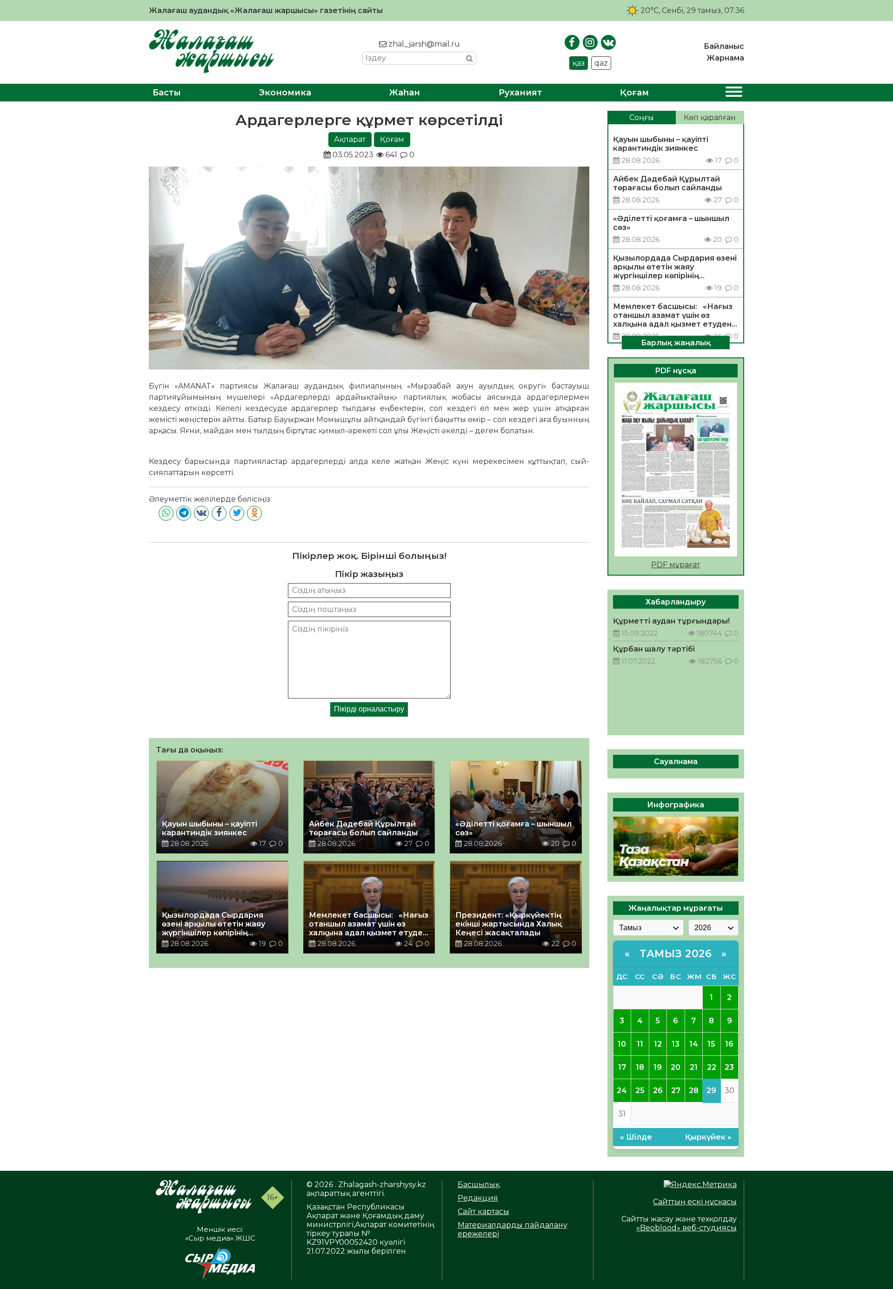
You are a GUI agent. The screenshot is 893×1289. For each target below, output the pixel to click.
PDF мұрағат (675, 564)
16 (729, 1044)
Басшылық (479, 1184)
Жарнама (725, 58)
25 (640, 1090)
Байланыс (724, 46)
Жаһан (404, 92)
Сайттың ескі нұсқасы (695, 1201)
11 (640, 1044)
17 (622, 1067)
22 (711, 1067)
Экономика (285, 92)
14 (693, 1044)
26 (658, 1090)
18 (640, 1067)
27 (675, 1090)
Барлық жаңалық (676, 342)
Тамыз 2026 (676, 953)
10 (622, 1044)
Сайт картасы (483, 1211)
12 (658, 1044)
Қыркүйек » (708, 1137)
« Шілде (636, 1137)
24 (622, 1090)
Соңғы (641, 117)
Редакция (478, 1198)
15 (711, 1044)
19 (657, 1067)
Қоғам (634, 92)
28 (694, 1090)
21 (694, 1067)
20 (675, 1067)
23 (729, 1067)
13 (676, 1044)
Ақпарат (350, 139)
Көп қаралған (710, 117)
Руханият (520, 92)
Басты (167, 92)
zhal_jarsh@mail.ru (423, 44)
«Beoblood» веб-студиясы (686, 1227)
